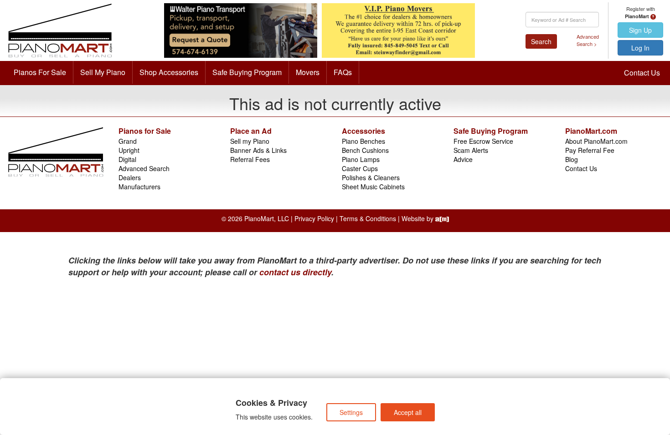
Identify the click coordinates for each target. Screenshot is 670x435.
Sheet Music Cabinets (373, 186)
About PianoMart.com (596, 141)
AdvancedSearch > (588, 40)
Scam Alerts (471, 150)
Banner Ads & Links (258, 150)
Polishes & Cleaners (371, 177)
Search (541, 41)
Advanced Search (144, 168)
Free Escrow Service (483, 141)
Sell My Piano (102, 72)
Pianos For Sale (40, 72)
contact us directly (295, 272)
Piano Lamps (361, 159)
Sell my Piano (249, 141)
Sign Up (640, 30)
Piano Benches (363, 141)
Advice (463, 159)
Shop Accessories (168, 72)
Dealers (130, 177)
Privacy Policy (314, 218)
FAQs (343, 72)
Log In (640, 47)
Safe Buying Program (247, 72)
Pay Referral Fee (589, 150)
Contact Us (642, 72)
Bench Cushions (365, 150)
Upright (129, 150)
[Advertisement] (157, 346)
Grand (128, 141)
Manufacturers (139, 186)
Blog (571, 159)
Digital (127, 159)
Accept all (408, 412)
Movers (308, 72)
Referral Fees (250, 159)
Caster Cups (360, 168)
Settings (351, 412)
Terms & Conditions (368, 218)
